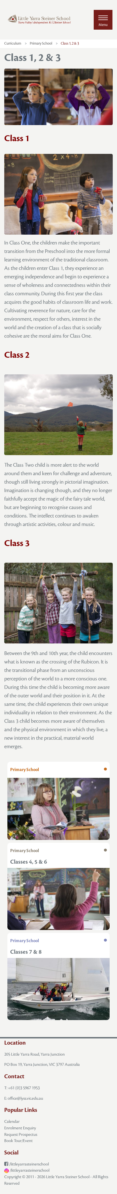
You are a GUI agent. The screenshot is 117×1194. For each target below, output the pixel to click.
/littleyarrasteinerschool (28, 1164)
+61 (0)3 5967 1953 (24, 1088)
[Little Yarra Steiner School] (39, 20)
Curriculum (12, 43)
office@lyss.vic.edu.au (25, 1098)
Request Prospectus (20, 1134)
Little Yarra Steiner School (67, 1177)
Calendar (12, 1121)
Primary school (41, 43)
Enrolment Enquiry (20, 1128)
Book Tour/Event (18, 1140)
